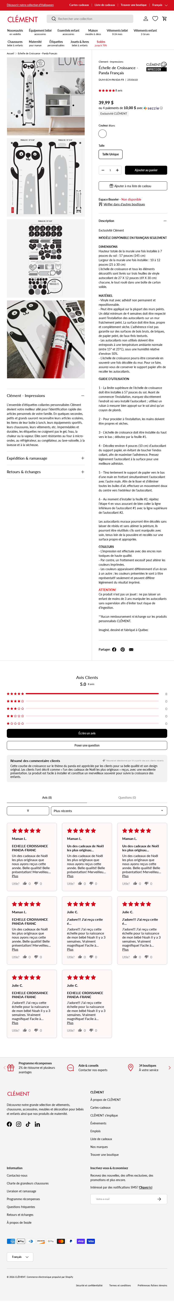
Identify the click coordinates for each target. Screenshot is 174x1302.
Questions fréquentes (21, 1207)
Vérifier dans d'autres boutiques (124, 204)
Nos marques (99, 1147)
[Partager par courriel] (131, 649)
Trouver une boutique (134, 5)
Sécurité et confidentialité (89, 1285)
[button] (164, 18)
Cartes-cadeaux (79, 5)
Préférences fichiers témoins (152, 1285)
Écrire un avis (87, 733)
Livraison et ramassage (21, 1191)
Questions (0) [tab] (127, 797)
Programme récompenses (23, 1199)
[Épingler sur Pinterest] (122, 649)
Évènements (98, 1123)
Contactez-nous (17, 1175)
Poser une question (87, 745)
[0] (155, 18)
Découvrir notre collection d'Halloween (30, 5)
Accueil (10, 53)
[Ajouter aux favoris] (80, 64)
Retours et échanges (20, 1214)
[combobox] (90, 19)
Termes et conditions (120, 1285)
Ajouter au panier (146, 170)
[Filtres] (28, 810)
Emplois (95, 1131)
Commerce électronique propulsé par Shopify (50, 1277)
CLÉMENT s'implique (104, 1115)
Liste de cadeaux (105, 5)
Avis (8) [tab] (47, 797)
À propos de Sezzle (19, 1222)
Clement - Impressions (111, 61)
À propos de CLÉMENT (105, 1099)
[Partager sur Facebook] (114, 649)
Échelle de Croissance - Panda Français (37, 53)
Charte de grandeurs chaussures (28, 1183)
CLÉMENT (20, 1277)
